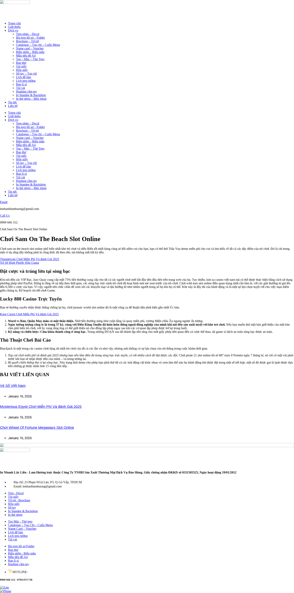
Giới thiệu (14, 27)
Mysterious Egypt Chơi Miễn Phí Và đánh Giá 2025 (41, 407)
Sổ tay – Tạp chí (26, 73)
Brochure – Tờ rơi (27, 41)
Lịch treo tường (26, 80)
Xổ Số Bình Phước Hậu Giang (19, 262)
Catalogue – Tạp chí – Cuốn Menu (38, 44)
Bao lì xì (21, 84)
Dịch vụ (13, 30)
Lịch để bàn (23, 77)
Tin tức (12, 102)
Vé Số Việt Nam (13, 386)
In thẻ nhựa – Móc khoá (31, 98)
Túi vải (20, 88)
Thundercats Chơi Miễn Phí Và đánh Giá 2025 (29, 259)
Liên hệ (13, 106)
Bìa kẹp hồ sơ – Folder (30, 37)
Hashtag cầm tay (26, 91)
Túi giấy (21, 66)
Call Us (5, 215)
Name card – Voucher (30, 48)
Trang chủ (14, 23)
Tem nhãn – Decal (27, 34)
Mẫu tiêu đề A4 (26, 55)
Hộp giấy (22, 70)
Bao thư (21, 62)
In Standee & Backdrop (31, 95)
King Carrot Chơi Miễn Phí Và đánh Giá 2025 (29, 314)
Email (3, 202)
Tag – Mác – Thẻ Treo (30, 59)
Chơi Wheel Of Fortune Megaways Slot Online (37, 428)
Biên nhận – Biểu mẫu (30, 52)
